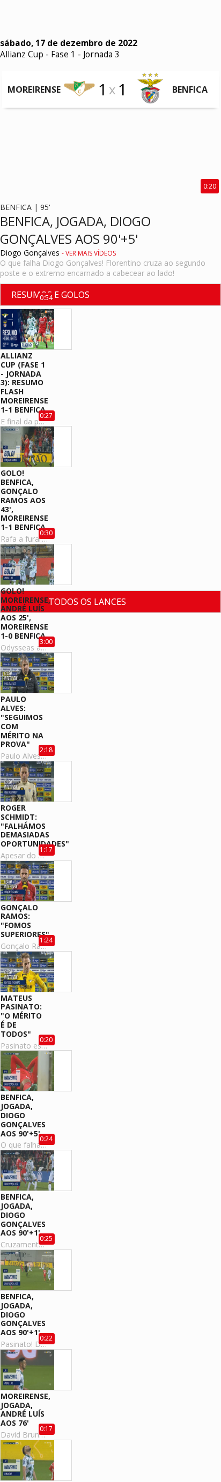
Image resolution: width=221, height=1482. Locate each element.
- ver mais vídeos (89, 253)
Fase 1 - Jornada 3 (85, 54)
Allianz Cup (21, 54)
